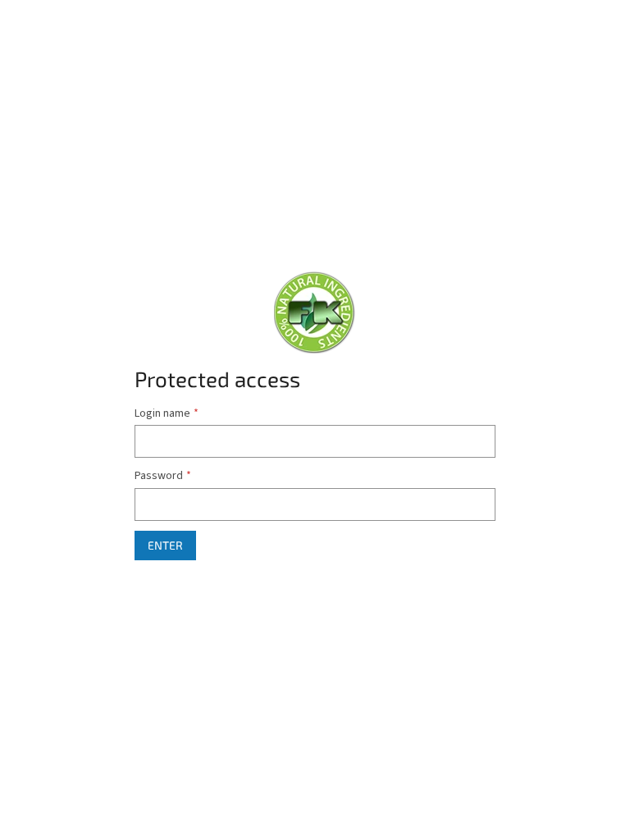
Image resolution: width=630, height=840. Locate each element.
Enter (165, 545)
